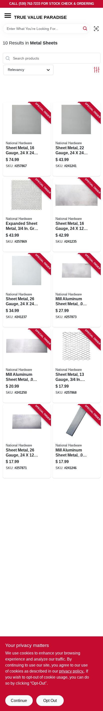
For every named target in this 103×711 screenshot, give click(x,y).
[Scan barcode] (96, 28)
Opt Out (50, 700)
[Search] (85, 28)
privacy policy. (71, 671)
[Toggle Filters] (97, 70)
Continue (19, 700)
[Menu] (7, 15)
